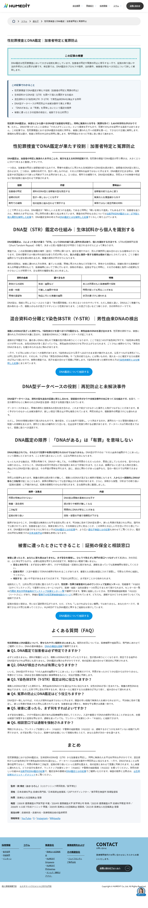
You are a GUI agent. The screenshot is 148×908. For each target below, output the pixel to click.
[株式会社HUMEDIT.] (13, 21)
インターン (7, 859)
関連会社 (49, 845)
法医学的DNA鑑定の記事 (32, 771)
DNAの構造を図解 (53, 646)
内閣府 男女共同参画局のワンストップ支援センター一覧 (37, 591)
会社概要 (76, 6)
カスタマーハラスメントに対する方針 (36, 886)
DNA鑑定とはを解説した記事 (74, 217)
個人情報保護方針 (9, 886)
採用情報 (103, 6)
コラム (116, 6)
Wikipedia (55, 818)
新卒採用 (6, 852)
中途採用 (6, 855)
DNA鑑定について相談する (74, 371)
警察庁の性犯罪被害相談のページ (55, 594)
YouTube (26, 818)
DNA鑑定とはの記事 (65, 529)
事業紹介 (90, 6)
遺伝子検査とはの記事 (99, 529)
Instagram (42, 818)
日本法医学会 (35, 533)
